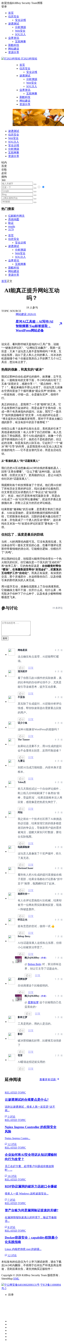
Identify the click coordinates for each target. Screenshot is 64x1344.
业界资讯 (13, 37)
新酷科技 (13, 45)
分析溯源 (20, 27)
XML (16, 1278)
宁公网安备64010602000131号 (22, 1284)
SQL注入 (20, 34)
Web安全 (20, 30)
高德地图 (13, 219)
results (11, 226)
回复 (31, 667)
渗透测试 (13, 23)
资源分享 (13, 52)
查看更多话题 (47, 1079)
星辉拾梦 (33, 1002)
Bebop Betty (34, 964)
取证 (11, 222)
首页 (11, 12)
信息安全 (13, 16)
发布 (5, 638)
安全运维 (20, 20)
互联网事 (20, 41)
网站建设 (13, 48)
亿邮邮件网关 (16, 215)
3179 (11, 229)
